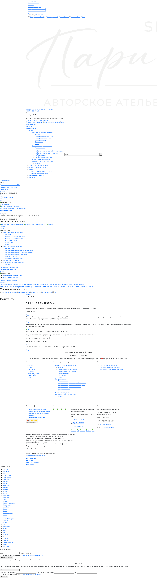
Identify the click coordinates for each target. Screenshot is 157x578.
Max (52, 224)
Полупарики (9, 242)
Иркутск (5, 489)
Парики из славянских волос (14, 258)
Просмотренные (38, 286)
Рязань (5, 515)
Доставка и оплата (34, 13)
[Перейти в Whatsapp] (34, 122)
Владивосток (7, 475)
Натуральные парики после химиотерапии (19, 252)
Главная (2, 226)
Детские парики (10, 248)
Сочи (4, 525)
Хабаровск (6, 538)
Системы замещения (62, 393)
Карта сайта (32, 375)
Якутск (5, 544)
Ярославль (6, 546)
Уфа (4, 536)
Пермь (5, 511)
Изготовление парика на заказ (12, 275)
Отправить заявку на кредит (10, 570)
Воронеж (5, 483)
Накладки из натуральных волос (13, 233)
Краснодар (39, 15)
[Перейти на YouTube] (74, 17)
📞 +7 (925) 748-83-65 (77, 423)
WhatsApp (20, 224)
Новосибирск (7, 505)
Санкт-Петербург (8, 519)
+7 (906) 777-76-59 (31, 120)
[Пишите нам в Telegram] (51, 122)
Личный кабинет (31, 124)
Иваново (5, 487)
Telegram (43, 224)
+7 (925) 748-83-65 (42, 120)
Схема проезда (5, 181)
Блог (29, 377)
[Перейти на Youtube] (89, 430)
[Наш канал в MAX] (83, 17)
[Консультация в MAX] (62, 122)
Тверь (4, 530)
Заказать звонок (31, 128)
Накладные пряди (11, 240)
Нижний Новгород (8, 503)
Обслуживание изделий (10, 277)
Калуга (5, 493)
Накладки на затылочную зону (15, 236)
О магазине (32, 1)
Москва (5, 501)
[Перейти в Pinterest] (64, 17)
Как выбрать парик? (34, 7)
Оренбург (6, 507)
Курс (75, 572)
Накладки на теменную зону (14, 238)
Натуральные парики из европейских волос (19, 250)
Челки (7, 244)
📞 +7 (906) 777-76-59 (77, 420)
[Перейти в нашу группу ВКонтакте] (52, 17)
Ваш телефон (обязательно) (45, 572)
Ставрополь (6, 527)
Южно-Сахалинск (8, 542)
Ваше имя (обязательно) (8, 572)
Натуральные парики (62, 379)
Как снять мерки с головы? (37, 11)
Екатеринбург (7, 485)
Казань (5, 491)
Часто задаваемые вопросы (37, 409)
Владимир (6, 479)
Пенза (5, 509)
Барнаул (5, 469)
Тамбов (5, 529)
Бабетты (8, 235)
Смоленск (6, 523)
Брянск (5, 473)
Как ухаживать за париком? (37, 9)
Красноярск (6, 497)
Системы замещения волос (11, 260)
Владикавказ (7, 477)
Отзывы (31, 5)
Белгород (6, 471)
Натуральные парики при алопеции (16, 254)
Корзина (29, 126)
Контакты (31, 369)
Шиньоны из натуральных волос (13, 262)
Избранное (12, 286)
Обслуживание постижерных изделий (112, 369)
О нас (30, 367)
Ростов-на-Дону (8, 513)
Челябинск (6, 540)
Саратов (5, 521)
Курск (4, 499)
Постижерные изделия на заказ (110, 367)
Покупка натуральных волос (109, 365)
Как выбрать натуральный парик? (39, 411)
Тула (4, 532)
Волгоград (6, 481)
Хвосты (7, 264)
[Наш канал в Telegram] (74, 430)
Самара (5, 517)
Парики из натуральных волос (12, 246)
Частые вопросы (33, 3)
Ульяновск (6, 534)
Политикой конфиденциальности (32, 555)
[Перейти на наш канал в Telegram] (36, 17)
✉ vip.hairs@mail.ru (77, 426)
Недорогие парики (11, 256)
